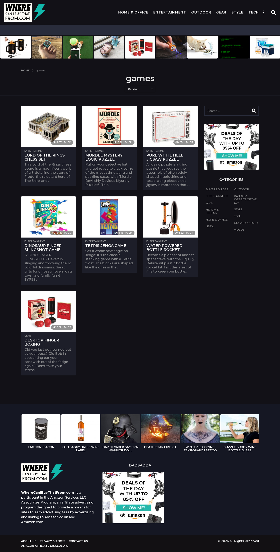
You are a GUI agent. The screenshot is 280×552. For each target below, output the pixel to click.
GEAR (221, 12)
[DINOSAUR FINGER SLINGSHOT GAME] (48, 217)
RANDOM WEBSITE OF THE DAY (245, 199)
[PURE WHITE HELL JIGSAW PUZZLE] (170, 126)
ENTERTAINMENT (169, 12)
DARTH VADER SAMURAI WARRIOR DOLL (120, 448)
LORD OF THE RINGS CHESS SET (44, 157)
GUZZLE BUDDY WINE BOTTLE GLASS (239, 448)
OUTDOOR (201, 12)
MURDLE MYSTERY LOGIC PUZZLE (104, 157)
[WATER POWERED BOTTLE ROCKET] (170, 217)
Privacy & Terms (52, 541)
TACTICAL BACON (41, 447)
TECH (253, 12)
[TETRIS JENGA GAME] (109, 217)
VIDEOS (239, 229)
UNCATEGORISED (246, 222)
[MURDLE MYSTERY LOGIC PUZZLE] (109, 126)
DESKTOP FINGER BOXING (41, 342)
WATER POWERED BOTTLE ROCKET (164, 247)
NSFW (210, 226)
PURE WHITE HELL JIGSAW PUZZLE (164, 157)
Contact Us (78, 541)
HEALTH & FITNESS (212, 211)
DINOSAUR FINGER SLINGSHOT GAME (42, 247)
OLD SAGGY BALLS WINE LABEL (80, 448)
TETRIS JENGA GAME (105, 245)
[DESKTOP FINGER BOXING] (48, 311)
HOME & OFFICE (217, 219)
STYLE (237, 12)
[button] (263, 12)
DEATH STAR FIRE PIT (160, 447)
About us (28, 541)
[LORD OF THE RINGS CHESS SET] (48, 126)
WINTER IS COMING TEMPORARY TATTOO (200, 448)
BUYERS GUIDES (217, 189)
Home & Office (133, 12)
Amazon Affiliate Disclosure (44, 545)
